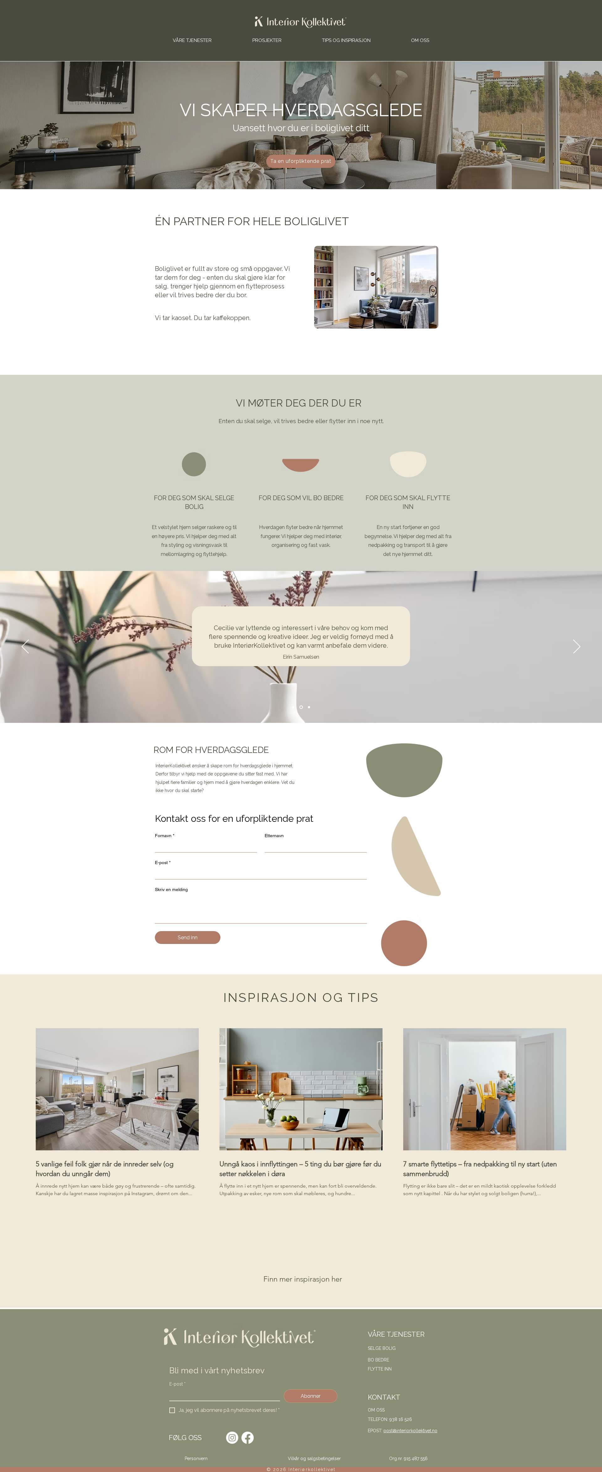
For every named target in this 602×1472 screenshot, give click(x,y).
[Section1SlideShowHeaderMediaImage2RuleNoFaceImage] (301, 707)
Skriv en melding (171, 889)
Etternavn (274, 835)
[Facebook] (247, 1438)
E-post (163, 862)
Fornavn (164, 835)
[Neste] (576, 647)
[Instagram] (232, 1438)
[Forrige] (25, 647)
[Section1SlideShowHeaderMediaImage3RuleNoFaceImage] (309, 707)
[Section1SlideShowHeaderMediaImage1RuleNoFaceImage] (293, 707)
